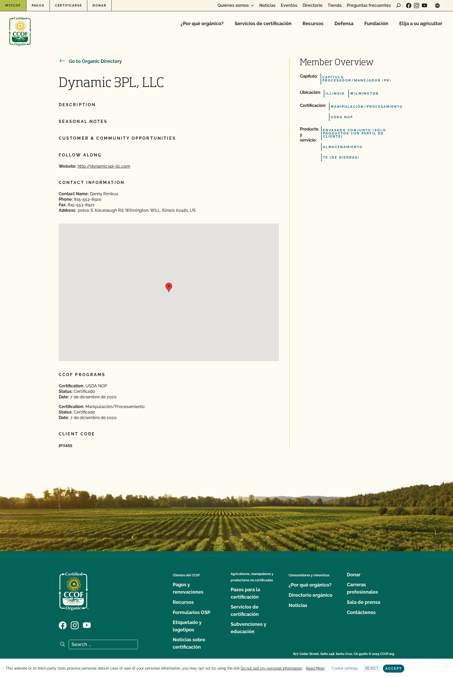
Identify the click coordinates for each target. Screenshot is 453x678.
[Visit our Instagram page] (416, 5)
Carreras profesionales (362, 588)
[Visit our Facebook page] (408, 5)
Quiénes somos (233, 5)
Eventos (289, 5)
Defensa (344, 23)
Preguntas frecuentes (369, 5)
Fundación (376, 23)
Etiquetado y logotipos (187, 626)
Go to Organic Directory (95, 61)
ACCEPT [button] (393, 668)
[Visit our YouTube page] (424, 5)
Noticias (267, 5)
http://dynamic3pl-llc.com (104, 166)
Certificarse (68, 5)
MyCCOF (13, 5)
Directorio (312, 5)
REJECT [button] (372, 668)
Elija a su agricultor (420, 23)
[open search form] (398, 5)
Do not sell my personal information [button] (271, 668)
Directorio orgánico (310, 595)
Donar (99, 5)
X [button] (448, 663)
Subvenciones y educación (248, 627)
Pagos (38, 5)
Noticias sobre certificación (189, 643)
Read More (315, 668)
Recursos (313, 23)
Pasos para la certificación (245, 593)
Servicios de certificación (263, 23)
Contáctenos (361, 612)
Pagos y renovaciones (188, 588)
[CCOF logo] (20, 26)
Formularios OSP (191, 612)
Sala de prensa (363, 602)
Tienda (335, 5)
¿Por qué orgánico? (202, 23)
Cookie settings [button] (345, 668)
